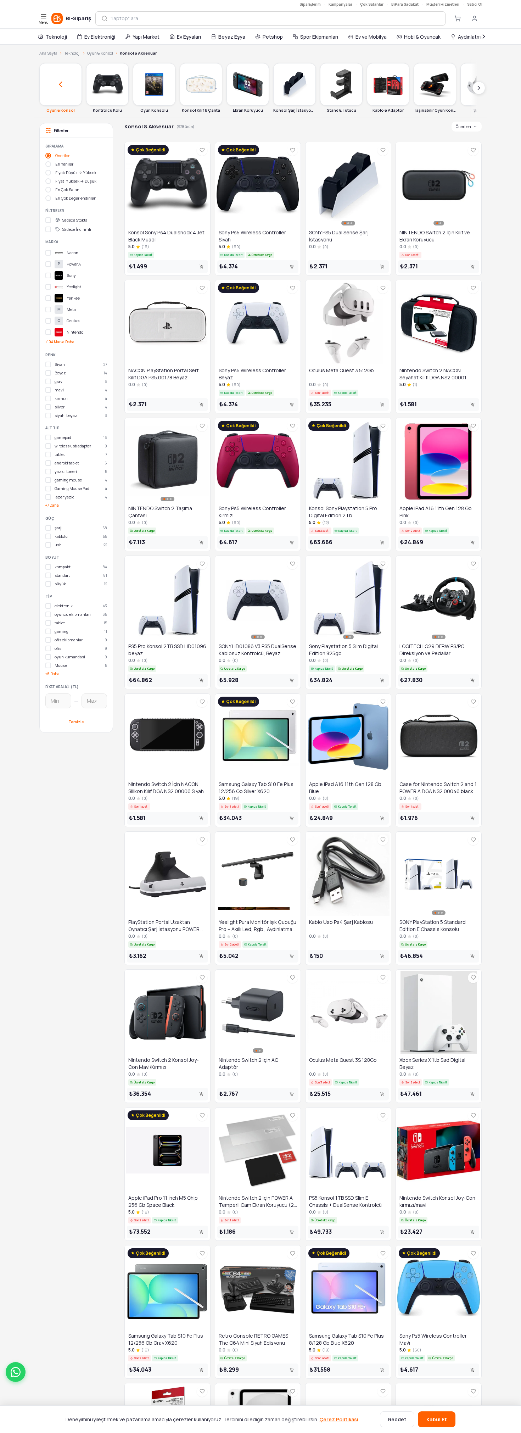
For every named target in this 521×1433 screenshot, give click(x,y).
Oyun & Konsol (100, 53)
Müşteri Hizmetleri (442, 4)
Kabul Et (436, 1419)
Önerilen (463, 126)
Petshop (273, 36)
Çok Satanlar (371, 4)
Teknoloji (56, 36)
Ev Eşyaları (189, 36)
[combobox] (275, 18)
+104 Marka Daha (59, 341)
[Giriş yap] (474, 18)
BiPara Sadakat (405, 4)
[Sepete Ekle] (201, 266)
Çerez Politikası (338, 1419)
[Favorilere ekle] (202, 150)
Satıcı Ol (474, 4)
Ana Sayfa (48, 53)
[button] (16, 1372)
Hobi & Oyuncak (422, 36)
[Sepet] (457, 18)
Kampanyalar (340, 4)
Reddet (397, 1419)
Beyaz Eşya (231, 36)
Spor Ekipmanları (319, 36)
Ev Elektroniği (99, 36)
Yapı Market (146, 36)
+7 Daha (52, 505)
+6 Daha (52, 673)
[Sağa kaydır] (478, 88)
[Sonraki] (484, 36)
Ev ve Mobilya (371, 36)
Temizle (76, 721)
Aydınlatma (471, 36)
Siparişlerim (310, 4)
